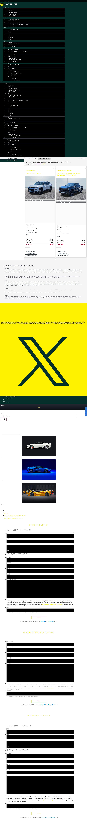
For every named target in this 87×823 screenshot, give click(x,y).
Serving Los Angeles (16, 80)
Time (7, 538)
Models (43, 304)
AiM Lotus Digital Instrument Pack (15, 509)
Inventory (43, 305)
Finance (43, 315)
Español (3, 405)
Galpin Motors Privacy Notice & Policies (52, 604)
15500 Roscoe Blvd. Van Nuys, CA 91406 (43, 312)
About (43, 317)
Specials (43, 306)
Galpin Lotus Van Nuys (43, 309)
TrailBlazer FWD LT (33, 173)
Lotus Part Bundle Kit (11, 510)
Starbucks (13, 75)
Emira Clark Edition (13, 29)
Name (7, 803)
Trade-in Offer (12, 16)
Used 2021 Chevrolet (40, 164)
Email (7, 607)
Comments (8, 690)
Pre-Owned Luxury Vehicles (13, 512)
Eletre (6, 507)
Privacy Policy (44, 621)
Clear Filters (82, 158)
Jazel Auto (8, 403)
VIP (39, 408)
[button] (32, 82)
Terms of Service (51, 621)
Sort (35, 158)
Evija (9, 39)
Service (43, 316)
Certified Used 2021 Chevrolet (64, 170)
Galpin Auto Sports (13, 61)
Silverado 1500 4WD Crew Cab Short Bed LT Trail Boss (68, 174)
